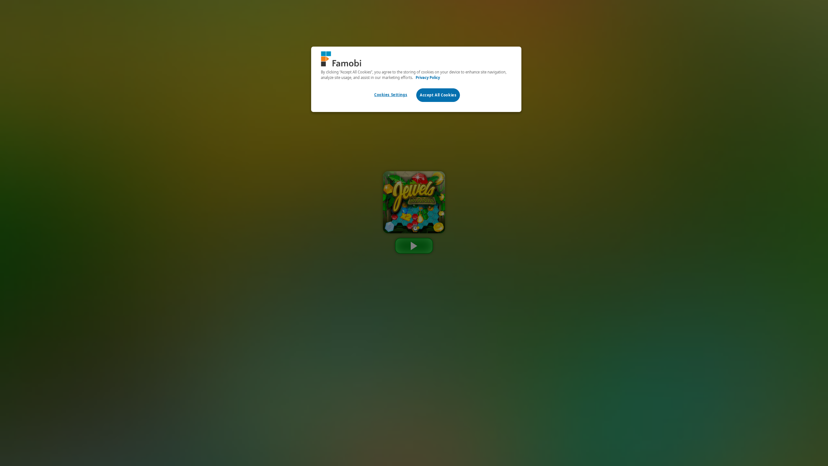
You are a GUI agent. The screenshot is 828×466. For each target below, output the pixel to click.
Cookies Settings (390, 94)
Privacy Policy (428, 77)
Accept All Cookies (438, 95)
